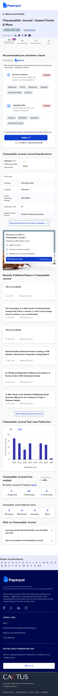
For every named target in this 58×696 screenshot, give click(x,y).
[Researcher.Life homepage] (29, 579)
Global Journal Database (14, 633)
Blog (5, 623)
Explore (24, 137)
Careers (45, 692)
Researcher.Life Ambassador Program (19, 628)
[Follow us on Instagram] (26, 607)
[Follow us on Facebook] (4, 607)
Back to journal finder (15, 14)
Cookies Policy (21, 692)
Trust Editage (9, 638)
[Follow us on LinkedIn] (18, 607)
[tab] (29, 531)
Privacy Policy (8, 692)
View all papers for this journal (29, 414)
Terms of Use (34, 692)
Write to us (29, 666)
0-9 (39, 565)
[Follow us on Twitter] (11, 607)
